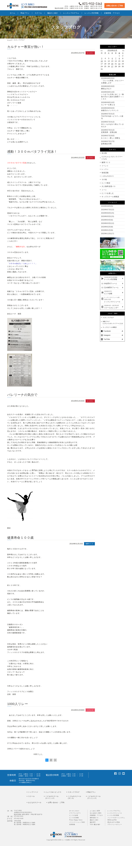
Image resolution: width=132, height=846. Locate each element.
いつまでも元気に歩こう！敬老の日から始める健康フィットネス (112, 95)
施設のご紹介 (94, 820)
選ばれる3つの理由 (113, 822)
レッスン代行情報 (113, 815)
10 (102, 61)
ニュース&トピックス (53, 792)
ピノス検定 (106, 183)
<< (102, 50)
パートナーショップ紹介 (77, 822)
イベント (90, 710)
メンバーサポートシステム (116, 817)
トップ (9, 40)
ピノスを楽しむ (108, 193)
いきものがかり (108, 176)
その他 (104, 179)
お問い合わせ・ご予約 (56, 802)
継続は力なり (108, 87)
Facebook (107, 331)
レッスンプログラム (113, 811)
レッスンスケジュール (114, 813)
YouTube (107, 339)
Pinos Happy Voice (75, 820)
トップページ (33, 792)
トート (104, 190)
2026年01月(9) (107, 230)
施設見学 (93, 822)
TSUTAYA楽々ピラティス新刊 (112, 116)
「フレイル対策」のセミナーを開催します (112, 80)
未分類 (104, 153)
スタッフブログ (108, 317)
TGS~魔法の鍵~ (95, 824)
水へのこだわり (74, 811)
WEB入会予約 (112, 820)
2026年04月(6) (107, 220)
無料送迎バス (94, 817)
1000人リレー (17, 704)
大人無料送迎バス (109, 186)
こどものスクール (52, 797)
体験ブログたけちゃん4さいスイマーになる (113, 322)
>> (123, 50)
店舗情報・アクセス (96, 815)
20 (112, 64)
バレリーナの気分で (22, 395)
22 (119, 64)
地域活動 (105, 173)
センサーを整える (108, 104)
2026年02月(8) (107, 227)
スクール (31, 796)
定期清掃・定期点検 (109, 131)
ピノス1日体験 (74, 817)
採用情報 (72, 824)
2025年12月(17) (107, 233)
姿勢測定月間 (108, 143)
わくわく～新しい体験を (110, 137)
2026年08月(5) (107, 206)
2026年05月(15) (107, 216)
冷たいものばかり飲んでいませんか (112, 124)
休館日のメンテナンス (110, 109)
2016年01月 (112, 50)
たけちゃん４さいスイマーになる (112, 158)
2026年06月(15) (107, 213)
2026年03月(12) (107, 223)
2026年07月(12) (107, 209)
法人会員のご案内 (95, 813)
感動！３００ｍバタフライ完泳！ (32, 151)
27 (112, 66)
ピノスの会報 (73, 815)
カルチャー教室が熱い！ (25, 47)
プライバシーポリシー (114, 824)
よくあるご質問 (95, 811)
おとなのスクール (34, 802)
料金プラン (91, 792)
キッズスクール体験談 (110, 197)
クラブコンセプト (75, 813)
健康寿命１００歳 (20, 537)
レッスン (90, 53)
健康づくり (89, 543)
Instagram (107, 335)
